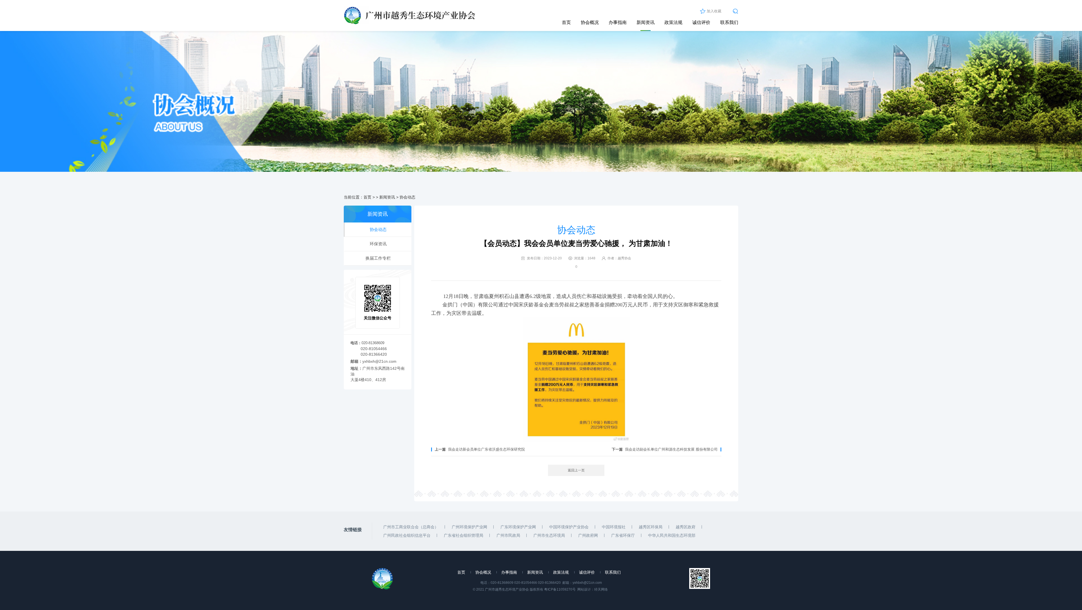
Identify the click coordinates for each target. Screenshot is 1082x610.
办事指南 (618, 22)
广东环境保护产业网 (518, 527)
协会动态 (407, 197)
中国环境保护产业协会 (569, 527)
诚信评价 (701, 22)
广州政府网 (588, 535)
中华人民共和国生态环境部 (671, 535)
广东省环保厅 (623, 535)
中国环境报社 (614, 527)
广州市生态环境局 (549, 535)
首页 (566, 22)
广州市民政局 (508, 535)
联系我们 (729, 22)
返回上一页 (576, 470)
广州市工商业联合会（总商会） (410, 527)
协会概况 (590, 22)
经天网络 (601, 589)
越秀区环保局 (650, 527)
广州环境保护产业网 (469, 527)
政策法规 (673, 22)
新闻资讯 (646, 22)
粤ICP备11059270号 (560, 589)
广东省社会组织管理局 (463, 535)
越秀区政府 (685, 527)
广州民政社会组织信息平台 (407, 535)
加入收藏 (714, 11)
